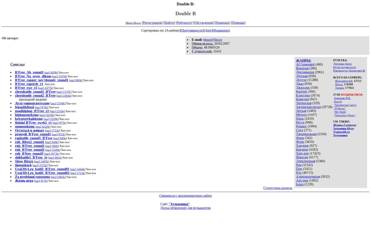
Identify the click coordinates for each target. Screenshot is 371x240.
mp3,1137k (64, 91)
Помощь (238, 22)
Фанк (300, 138)
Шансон (302, 157)
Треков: (339, 87)
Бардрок (302, 149)
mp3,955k (58, 134)
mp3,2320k (57, 111)
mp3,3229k (51, 119)
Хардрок (302, 145)
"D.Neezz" (340, 108)
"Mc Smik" (340, 111)
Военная (302, 68)
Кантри (301, 91)
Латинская (304, 103)
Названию (221, 30)
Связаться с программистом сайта (185, 195)
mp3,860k (76, 80)
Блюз (300, 184)
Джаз (300, 84)
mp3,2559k (58, 103)
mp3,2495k (41, 161)
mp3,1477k (45, 88)
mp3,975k (59, 122)
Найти (169, 22)
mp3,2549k (52, 149)
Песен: (339, 84)
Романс (301, 126)
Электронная (305, 161)
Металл (301, 114)
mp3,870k (41, 107)
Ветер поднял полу (344, 67)
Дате (208, 30)
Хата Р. (338, 101)
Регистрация (152, 22)
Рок (298, 165)
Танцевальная (306, 134)
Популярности (192, 30)
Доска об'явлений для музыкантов (185, 208)
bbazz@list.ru (212, 39)
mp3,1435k (59, 76)
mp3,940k (60, 138)
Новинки (222, 22)
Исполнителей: (344, 81)
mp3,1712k (77, 173)
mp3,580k (52, 146)
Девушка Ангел (342, 63)
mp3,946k (52, 142)
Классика (303, 95)
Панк (300, 118)
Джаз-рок (303, 87)
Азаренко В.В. (342, 98)
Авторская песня (308, 107)
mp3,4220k (43, 126)
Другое (301, 80)
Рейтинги (184, 22)
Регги (300, 122)
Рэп (298, 172)
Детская (302, 76)
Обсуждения (203, 22)
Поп (299, 169)
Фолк (300, 142)
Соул (299, 130)
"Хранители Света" (345, 105)
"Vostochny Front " (345, 115)
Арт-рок (302, 180)
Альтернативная (308, 176)
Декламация (305, 72)
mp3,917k (41, 180)
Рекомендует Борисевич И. (349, 70)
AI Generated (305, 64)
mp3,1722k (52, 130)
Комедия (302, 99)
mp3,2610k (47, 115)
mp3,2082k (58, 177)
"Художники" (179, 204)
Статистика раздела (277, 188)
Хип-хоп (302, 153)
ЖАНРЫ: (303, 60)
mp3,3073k (51, 153)
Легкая (301, 111)
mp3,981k (55, 157)
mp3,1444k (77, 169)
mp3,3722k (40, 165)
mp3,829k (51, 72)
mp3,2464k (64, 95)
